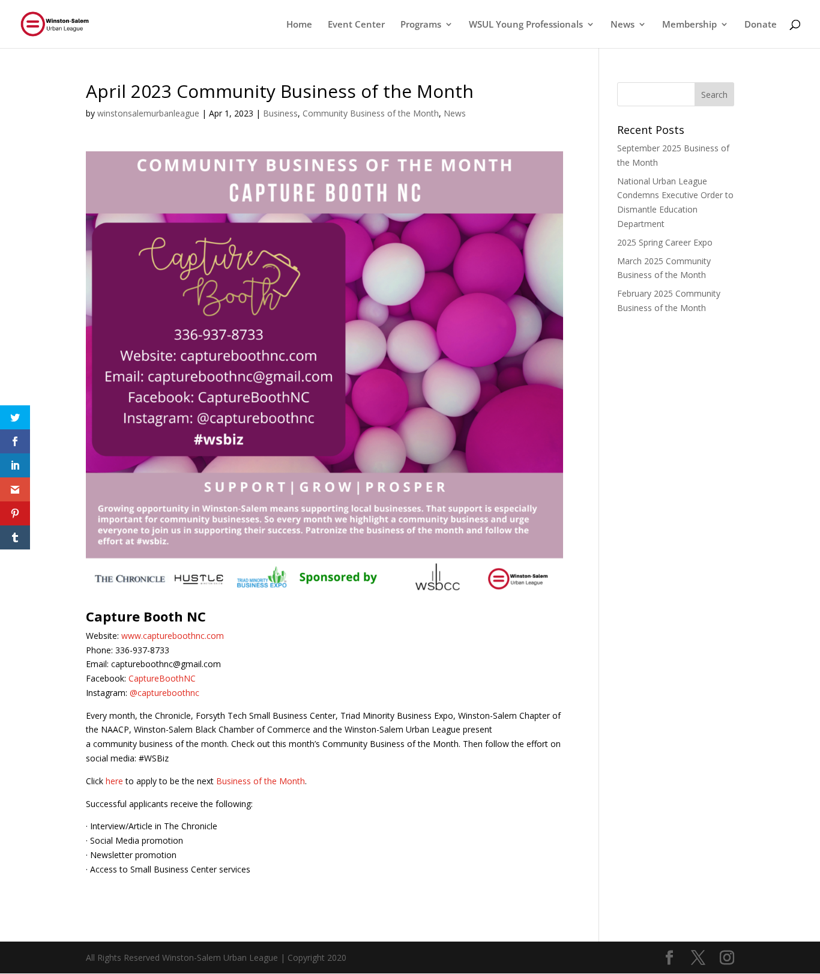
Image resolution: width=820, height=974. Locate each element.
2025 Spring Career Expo (665, 242)
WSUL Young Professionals (526, 25)
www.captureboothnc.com (172, 635)
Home (299, 25)
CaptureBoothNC (162, 678)
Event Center (356, 25)
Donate (760, 25)
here (114, 781)
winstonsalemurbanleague (148, 113)
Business (280, 113)
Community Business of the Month (371, 113)
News (455, 113)
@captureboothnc (164, 692)
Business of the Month (260, 781)
